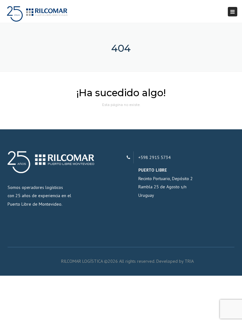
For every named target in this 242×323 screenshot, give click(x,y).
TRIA (189, 261)
